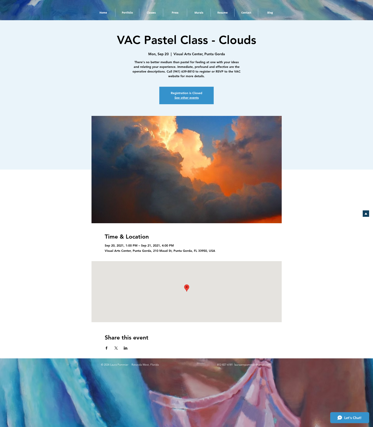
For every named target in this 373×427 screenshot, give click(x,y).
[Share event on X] (116, 348)
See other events (186, 98)
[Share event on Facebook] (106, 348)
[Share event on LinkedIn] (125, 348)
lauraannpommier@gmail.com (252, 364)
